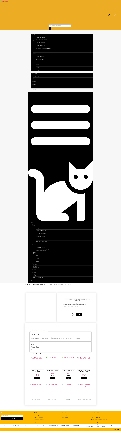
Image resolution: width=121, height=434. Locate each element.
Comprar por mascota (37, 33)
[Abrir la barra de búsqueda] (49, 23)
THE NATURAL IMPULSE (38, 86)
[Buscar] (50, 28)
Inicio (34, 31)
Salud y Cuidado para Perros (41, 50)
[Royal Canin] (34, 349)
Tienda (34, 89)
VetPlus (34, 87)
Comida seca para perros (40, 45)
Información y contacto (66, 415)
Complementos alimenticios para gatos (43, 249)
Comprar (79, 314)
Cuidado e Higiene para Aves (41, 39)
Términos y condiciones (39, 415)
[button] (60, 157)
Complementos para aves (40, 36)
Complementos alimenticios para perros (43, 48)
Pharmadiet (35, 79)
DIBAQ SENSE (36, 76)
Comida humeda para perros (41, 43)
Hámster (37, 64)
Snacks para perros (39, 51)
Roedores (35, 62)
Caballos (34, 61)
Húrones (37, 65)
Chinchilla (37, 67)
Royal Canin (35, 83)
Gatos (34, 53)
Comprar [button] (37, 378)
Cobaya (37, 70)
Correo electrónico (5, 414)
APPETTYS (35, 73)
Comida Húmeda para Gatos (38, 284)
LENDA (34, 78)
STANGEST (35, 84)
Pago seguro (37, 422)
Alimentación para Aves (40, 37)
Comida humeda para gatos (41, 54)
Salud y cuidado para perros (41, 238)
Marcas (32, 263)
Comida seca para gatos (40, 56)
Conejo (37, 260)
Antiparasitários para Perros (41, 42)
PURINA (34, 81)
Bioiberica (35, 75)
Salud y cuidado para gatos (41, 59)
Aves (34, 34)
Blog (34, 90)
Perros (34, 40)
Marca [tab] (44, 330)
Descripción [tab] (35, 330)
